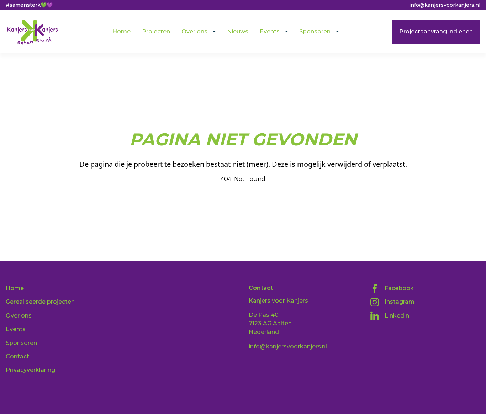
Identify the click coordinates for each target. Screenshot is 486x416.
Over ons (194, 31)
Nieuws (237, 31)
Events (270, 31)
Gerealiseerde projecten (40, 301)
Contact (17, 356)
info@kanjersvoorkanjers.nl (288, 346)
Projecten (156, 31)
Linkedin (397, 315)
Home (121, 31)
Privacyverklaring (30, 370)
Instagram (399, 301)
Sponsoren (315, 31)
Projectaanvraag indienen (436, 31)
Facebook (399, 288)
